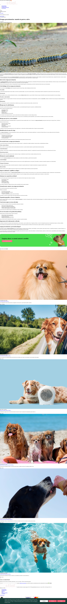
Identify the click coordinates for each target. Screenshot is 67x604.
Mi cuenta (3, 591)
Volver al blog (2, 16)
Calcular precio (2, 595)
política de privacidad (23, 583)
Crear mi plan (4, 8)
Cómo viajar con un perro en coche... (5, 355)
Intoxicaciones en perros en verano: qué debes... (7, 464)
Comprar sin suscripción (5, 7)
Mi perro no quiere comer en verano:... (5, 410)
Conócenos (3, 593)
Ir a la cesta (1, 13)
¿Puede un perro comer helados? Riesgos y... (6, 519)
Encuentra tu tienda (4, 592)
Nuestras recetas (4, 6)
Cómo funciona (4, 5)
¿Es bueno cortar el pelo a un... (4, 301)
